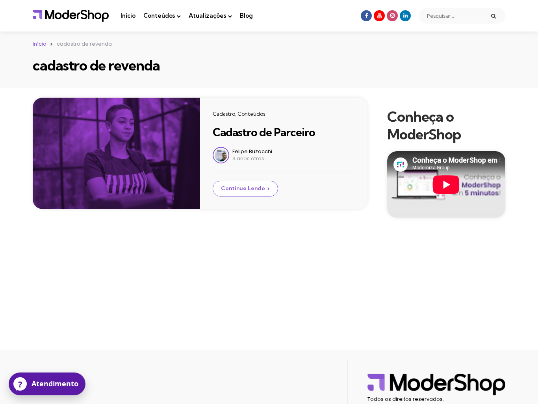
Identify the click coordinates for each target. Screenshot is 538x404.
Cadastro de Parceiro (264, 132)
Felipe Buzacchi (252, 151)
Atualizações (207, 15)
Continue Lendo (243, 188)
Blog (246, 15)
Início (128, 15)
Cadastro (224, 114)
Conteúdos (159, 15)
